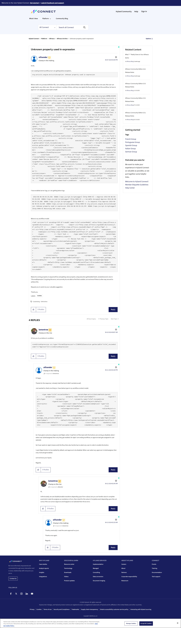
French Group (130, 139)
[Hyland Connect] (43, 11)
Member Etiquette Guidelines (136, 184)
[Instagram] (21, 593)
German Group (131, 151)
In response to (52, 373)
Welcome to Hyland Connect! (136, 181)
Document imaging (99, 581)
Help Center (130, 188)
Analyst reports (44, 568)
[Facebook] (10, 593)
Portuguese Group (132, 142)
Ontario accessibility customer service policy (114, 609)
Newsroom (124, 581)
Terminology (68, 568)
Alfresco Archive (62, 39)
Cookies (39, 609)
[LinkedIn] (26, 593)
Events (154, 564)
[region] (90, 623)
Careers (123, 564)
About (123, 568)
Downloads (67, 572)
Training (154, 568)
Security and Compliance (62, 609)
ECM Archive (44, 302)
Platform (44, 39)
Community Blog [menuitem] (62, 18)
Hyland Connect (34, 39)
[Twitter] (16, 593)
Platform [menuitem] (45, 18)
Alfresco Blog (129, 61)
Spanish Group (131, 145)
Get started (34, 3)
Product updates (69, 581)
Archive (39, 296)
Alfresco (52, 39)
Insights (41, 572)
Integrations (43, 577)
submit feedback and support (52, 3)
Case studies (43, 564)
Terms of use (48, 609)
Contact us (13, 579)
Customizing (36, 302)
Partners (124, 572)
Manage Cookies (131, 623)
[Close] (177, 623)
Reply (113, 309)
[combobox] (72, 27)
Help (136, 11)
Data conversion (98, 577)
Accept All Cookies (146, 623)
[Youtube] (32, 593)
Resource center (69, 564)
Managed (96, 568)
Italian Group (130, 148)
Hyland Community (124, 11)
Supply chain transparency (89, 609)
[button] (33, 309)
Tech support (156, 577)
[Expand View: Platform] (50, 18)
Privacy (32, 609)
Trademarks (75, 609)
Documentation (157, 572)
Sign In (144, 11)
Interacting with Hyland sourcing (140, 609)
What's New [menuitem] (33, 18)
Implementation (98, 564)
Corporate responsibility (129, 577)
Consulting (96, 572)
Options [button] (148, 39)
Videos (66, 577)
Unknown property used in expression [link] (82, 39)
